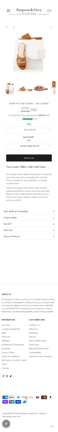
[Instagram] (7, 376)
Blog (4, 333)
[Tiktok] (10, 376)
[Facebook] (3, 376)
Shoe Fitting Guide (37, 341)
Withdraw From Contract (40, 356)
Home (11, 14)
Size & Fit (8, 224)
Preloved (6, 337)
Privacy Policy (8, 352)
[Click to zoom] (51, 27)
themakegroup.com (11, 416)
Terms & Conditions (11, 356)
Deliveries (33, 333)
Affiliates (5, 341)
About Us (33, 329)
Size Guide (28, 137)
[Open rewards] (6, 424)
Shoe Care (8, 230)
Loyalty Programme (11, 329)
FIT (28, 141)
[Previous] (7, 27)
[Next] (14, 27)
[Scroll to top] (52, 426)
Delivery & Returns (12, 236)
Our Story (6, 325)
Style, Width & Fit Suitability (16, 211)
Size (29, 124)
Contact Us (34, 325)
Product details (10, 217)
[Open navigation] (8, 10)
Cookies (5, 368)
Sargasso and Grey (28, 413)
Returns (32, 337)
